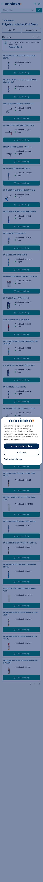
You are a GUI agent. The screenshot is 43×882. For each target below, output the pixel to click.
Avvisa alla (21, 453)
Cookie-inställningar (13, 459)
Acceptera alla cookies (21, 446)
